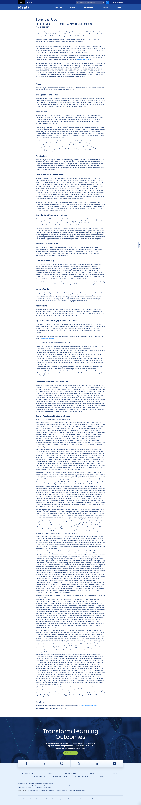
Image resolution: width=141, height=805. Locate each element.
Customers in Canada (81, 776)
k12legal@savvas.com (83, 59)
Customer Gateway (28, 773)
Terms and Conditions (92, 799)
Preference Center (70, 773)
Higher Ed (29, 2)
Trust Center (113, 773)
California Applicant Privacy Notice (38, 799)
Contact (102, 776)
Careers (49, 773)
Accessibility (21, 799)
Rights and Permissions (65, 799)
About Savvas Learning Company (36, 790)
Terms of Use (79, 799)
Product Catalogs (39, 776)
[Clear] (77, 2)
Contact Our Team (70, 753)
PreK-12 (21, 2)
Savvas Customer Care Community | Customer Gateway (70, 790)
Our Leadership (50, 790)
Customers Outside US (60, 776)
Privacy (53, 799)
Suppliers (91, 773)
